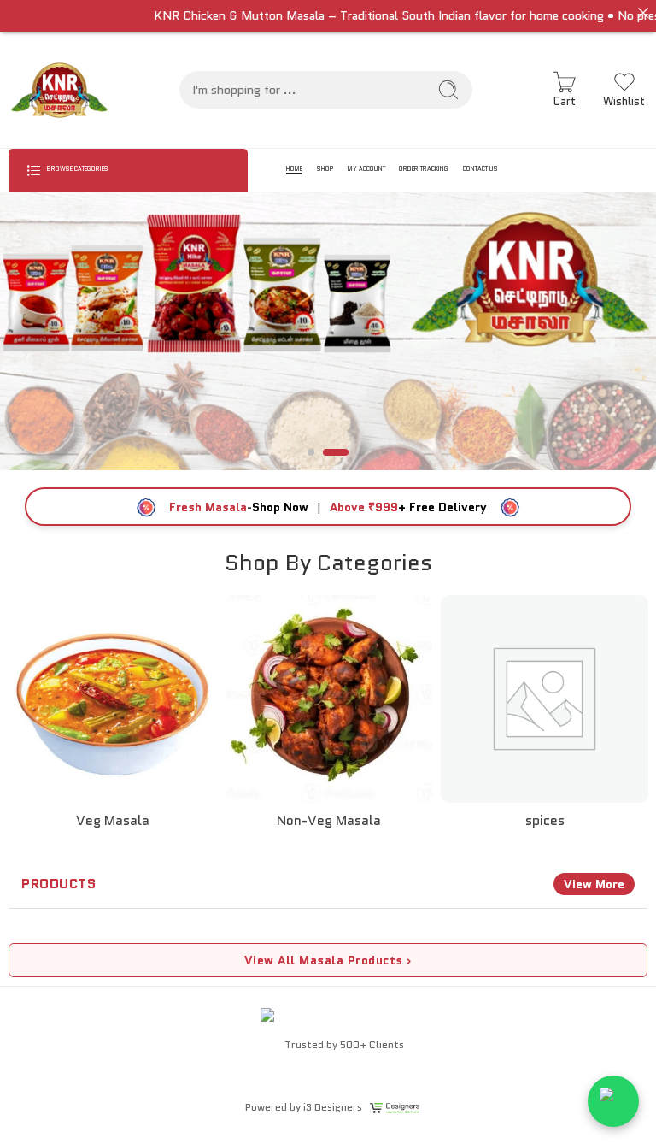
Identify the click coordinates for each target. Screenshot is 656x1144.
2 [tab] (336, 466)
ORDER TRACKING (423, 169)
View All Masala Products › (328, 960)
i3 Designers (332, 1107)
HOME (294, 169)
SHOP (325, 169)
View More (594, 884)
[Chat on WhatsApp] (613, 1101)
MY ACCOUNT (366, 169)
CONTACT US (480, 169)
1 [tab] (311, 466)
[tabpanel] (328, 331)
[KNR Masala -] (60, 90)
